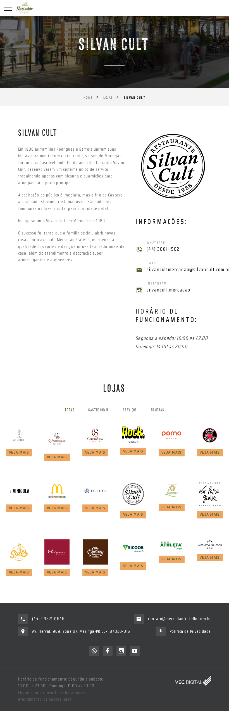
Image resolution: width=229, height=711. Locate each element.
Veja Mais (19, 452)
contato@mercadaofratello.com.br (179, 618)
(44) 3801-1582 (163, 249)
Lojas (108, 97)
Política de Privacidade (190, 631)
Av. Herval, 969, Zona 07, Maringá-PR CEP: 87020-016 (81, 631)
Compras (157, 410)
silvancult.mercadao (168, 290)
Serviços (130, 410)
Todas (70, 410)
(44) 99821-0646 (48, 618)
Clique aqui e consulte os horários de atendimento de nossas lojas (52, 696)
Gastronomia (99, 410)
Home (88, 97)
